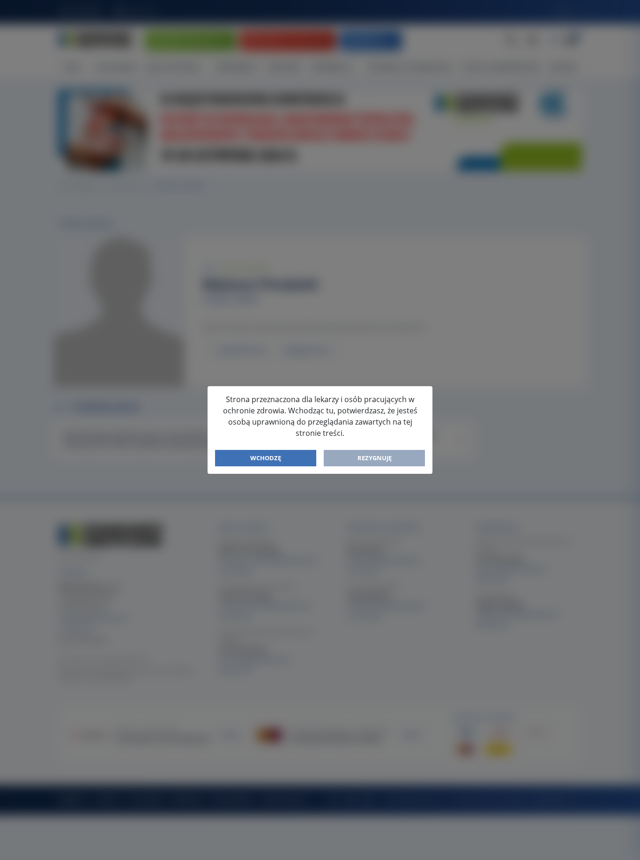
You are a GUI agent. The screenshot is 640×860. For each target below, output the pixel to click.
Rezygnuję (374, 458)
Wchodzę (265, 458)
